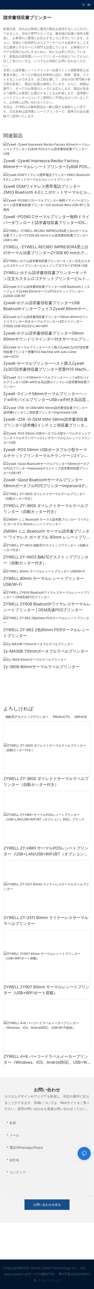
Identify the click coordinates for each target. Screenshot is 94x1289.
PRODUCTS (61, 717)
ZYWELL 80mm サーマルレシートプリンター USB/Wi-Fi (43, 581)
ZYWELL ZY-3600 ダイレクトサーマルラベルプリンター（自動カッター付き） (45, 508)
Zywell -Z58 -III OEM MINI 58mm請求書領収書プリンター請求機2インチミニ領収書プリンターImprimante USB (45, 422)
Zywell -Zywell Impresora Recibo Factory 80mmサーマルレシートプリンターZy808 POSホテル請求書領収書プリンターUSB (45, 164)
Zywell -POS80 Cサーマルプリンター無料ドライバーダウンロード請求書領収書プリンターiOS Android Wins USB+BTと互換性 (46, 220)
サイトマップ (50, 1280)
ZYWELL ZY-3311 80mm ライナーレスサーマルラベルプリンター (45, 920)
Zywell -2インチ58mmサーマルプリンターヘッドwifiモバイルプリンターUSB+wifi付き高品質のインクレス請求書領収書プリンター (46, 397)
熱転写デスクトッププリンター (26, 717)
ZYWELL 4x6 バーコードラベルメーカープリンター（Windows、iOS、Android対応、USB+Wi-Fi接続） (46, 1059)
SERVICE (80, 717)
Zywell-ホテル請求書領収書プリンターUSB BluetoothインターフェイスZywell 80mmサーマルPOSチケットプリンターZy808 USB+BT (46, 306)
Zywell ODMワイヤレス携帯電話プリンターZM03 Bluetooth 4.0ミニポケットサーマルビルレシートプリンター (45, 189)
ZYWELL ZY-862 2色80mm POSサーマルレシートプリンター (46, 632)
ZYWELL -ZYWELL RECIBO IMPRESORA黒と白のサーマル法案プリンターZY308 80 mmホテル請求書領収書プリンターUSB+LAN (46, 250)
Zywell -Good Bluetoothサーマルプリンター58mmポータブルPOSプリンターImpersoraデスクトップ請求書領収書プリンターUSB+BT (46, 483)
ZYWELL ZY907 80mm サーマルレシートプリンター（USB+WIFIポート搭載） (46, 990)
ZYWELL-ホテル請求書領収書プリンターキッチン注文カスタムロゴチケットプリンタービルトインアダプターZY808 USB (46, 275)
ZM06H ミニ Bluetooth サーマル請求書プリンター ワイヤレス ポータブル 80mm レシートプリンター (46, 534)
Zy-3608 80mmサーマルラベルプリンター (41, 666)
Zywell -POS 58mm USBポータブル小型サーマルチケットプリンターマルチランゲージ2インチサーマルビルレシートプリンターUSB (45, 453)
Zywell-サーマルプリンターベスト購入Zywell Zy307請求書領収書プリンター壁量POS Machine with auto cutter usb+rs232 (47, 366)
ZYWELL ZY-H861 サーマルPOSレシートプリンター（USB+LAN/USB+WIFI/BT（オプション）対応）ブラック (45, 851)
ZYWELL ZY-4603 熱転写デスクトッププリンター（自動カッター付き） (46, 560)
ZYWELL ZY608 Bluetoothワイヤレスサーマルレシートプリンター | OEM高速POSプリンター (47, 607)
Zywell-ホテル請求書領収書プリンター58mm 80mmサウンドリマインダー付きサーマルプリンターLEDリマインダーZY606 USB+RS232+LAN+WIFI (46, 336)
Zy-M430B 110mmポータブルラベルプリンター (45, 651)
